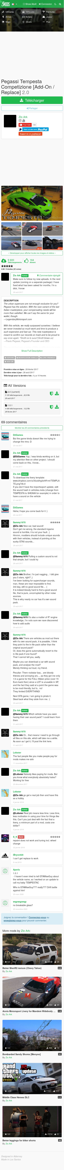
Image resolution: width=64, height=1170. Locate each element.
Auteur (24, 275)
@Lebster (18, 774)
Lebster (17, 752)
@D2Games (19, 456)
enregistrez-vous (13, 920)
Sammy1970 (19, 522)
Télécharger (34, 100)
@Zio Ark (18, 525)
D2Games (18, 434)
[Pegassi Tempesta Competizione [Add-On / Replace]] (32, 203)
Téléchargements (15, 262)
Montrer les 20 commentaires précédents (32, 427)
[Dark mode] (55, 4)
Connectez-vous (37, 917)
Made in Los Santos (11, 1159)
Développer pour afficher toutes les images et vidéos (32, 253)
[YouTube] (23, 120)
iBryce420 (18, 854)
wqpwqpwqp (19, 901)
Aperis (16, 869)
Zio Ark (23, 117)
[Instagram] (20, 120)
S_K (15, 836)
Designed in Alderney (11, 1156)
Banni (21, 837)
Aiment (33, 262)
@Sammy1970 (20, 556)
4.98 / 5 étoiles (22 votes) (11, 269)
